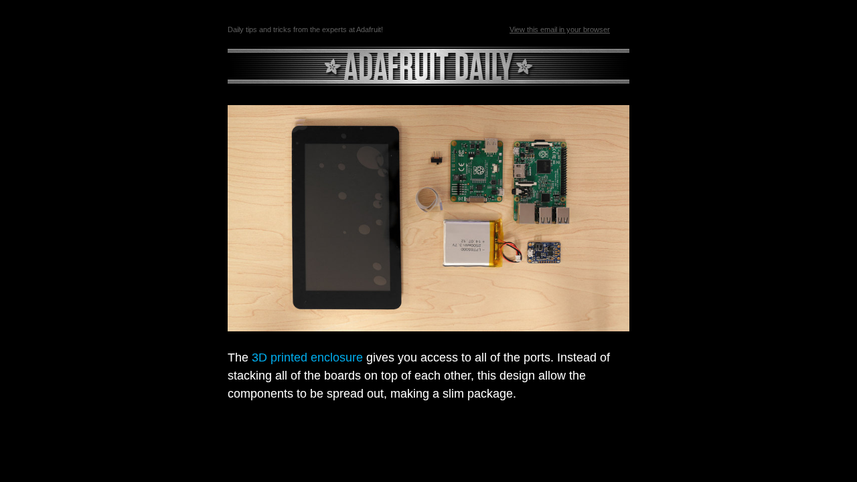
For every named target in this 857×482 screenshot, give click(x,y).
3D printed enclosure (307, 357)
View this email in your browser (560, 29)
